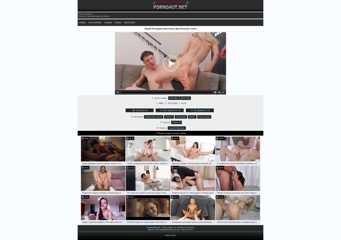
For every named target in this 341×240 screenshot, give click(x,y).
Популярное (95, 23)
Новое (82, 23)
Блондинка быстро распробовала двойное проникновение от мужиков (238, 163)
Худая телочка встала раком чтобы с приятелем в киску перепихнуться (148, 163)
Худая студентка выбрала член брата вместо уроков (103, 222)
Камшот (169, 117)
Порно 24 (176, 122)
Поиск (118, 23)
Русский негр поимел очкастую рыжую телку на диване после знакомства (148, 193)
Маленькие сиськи (153, 117)
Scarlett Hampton (176, 128)
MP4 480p (174, 98)
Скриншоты (141, 110)
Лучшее (108, 23)
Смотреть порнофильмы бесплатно (93, 16)
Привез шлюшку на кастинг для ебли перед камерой (238, 193)
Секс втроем (204, 117)
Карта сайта (170, 235)
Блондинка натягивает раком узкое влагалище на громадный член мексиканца (193, 222)
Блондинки (181, 117)
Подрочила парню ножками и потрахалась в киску (103, 193)
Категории (129, 23)
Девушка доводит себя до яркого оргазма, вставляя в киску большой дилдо (193, 163)
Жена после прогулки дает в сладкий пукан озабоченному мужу (238, 222)
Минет (192, 117)
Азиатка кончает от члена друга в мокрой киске (193, 193)
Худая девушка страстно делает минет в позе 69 (103, 163)
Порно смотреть (85, 14)
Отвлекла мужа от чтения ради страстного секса (148, 222)
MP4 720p (185, 98)
